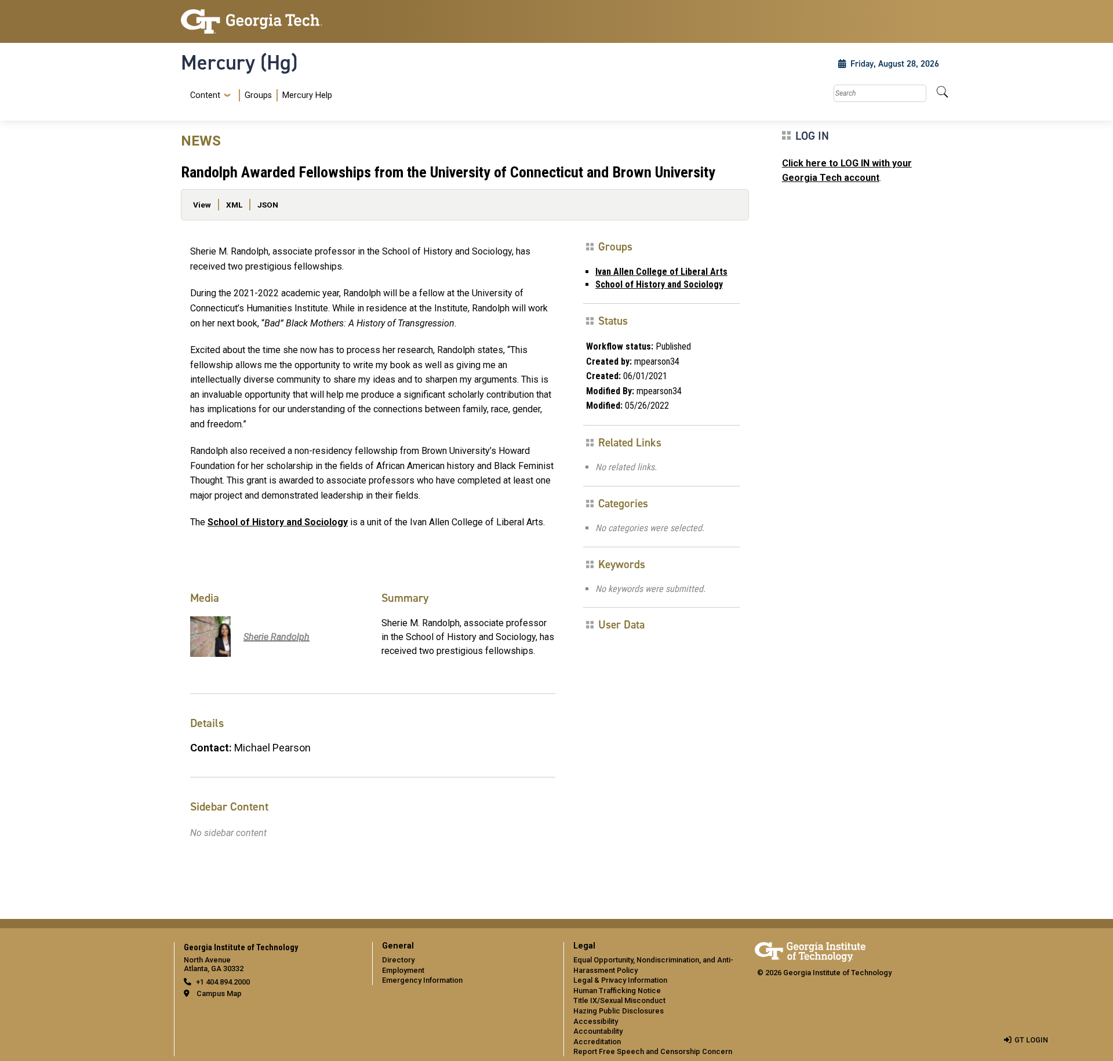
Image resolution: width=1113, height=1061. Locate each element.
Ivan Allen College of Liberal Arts (661, 271)
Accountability (598, 1031)
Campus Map (219, 993)
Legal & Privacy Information (620, 980)
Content (205, 95)
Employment (403, 970)
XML (234, 204)
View (202, 204)
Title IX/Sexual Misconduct (619, 1000)
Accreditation (597, 1041)
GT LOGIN (1031, 1039)
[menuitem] (259, 95)
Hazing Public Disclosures (618, 1011)
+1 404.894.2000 (223, 982)
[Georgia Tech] (269, 21)
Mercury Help (307, 95)
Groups (258, 95)
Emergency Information (422, 980)
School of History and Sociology (278, 522)
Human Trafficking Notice (617, 990)
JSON (267, 204)
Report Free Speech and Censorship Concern (652, 1051)
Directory (398, 959)
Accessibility (595, 1021)
